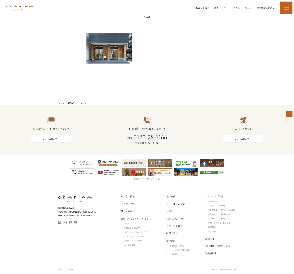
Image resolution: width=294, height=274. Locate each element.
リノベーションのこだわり (135, 232)
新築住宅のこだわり (132, 227)
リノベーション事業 (216, 205)
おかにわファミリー (176, 211)
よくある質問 (129, 245)
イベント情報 (128, 203)
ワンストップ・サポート (134, 236)
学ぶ (226, 7)
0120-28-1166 (147, 137)
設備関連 (212, 227)
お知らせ (209, 238)
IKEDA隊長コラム (175, 218)
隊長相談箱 (211, 253)
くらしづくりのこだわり (134, 223)
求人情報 (173, 254)
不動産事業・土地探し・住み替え (222, 210)
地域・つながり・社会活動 (219, 222)
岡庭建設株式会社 (75, 199)
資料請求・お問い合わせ (217, 246)
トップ (61, 103)
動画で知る (172, 233)
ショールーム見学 (175, 203)
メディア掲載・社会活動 (180, 250)
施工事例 (170, 196)
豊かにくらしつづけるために (136, 218)
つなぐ (248, 7)
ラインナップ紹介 (214, 196)
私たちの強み (202, 7)
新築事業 (212, 201)
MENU (286, 8)
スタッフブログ (174, 225)
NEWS (71, 103)
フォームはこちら (51, 138)
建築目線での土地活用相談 (219, 214)
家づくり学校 (128, 211)
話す (216, 7)
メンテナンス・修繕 (216, 218)
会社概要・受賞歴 (177, 245)
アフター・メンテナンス (134, 240)
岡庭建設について (265, 7)
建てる (236, 7)
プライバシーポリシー (67, 269)
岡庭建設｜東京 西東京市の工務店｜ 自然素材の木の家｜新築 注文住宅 (19, 8)
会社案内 (170, 240)
